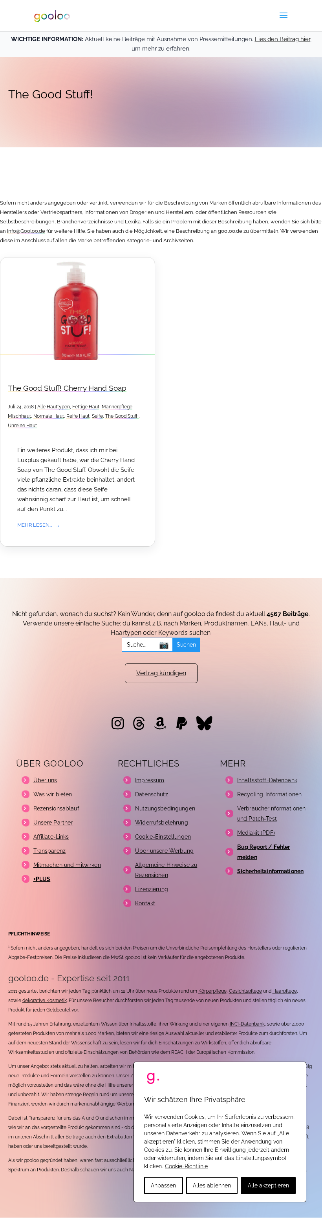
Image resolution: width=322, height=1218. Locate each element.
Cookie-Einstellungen (163, 837)
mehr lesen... (34, 525)
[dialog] (220, 1132)
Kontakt (145, 903)
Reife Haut (78, 416)
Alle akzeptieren (268, 1185)
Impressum (149, 780)
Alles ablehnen (212, 1185)
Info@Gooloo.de (26, 231)
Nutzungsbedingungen (165, 808)
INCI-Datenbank (247, 1024)
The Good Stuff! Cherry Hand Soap (67, 388)
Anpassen (163, 1185)
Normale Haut (48, 416)
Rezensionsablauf (56, 808)
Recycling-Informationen (269, 794)
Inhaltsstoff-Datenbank (267, 780)
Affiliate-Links (51, 837)
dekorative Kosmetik (44, 1000)
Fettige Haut (85, 407)
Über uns (45, 780)
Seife (97, 416)
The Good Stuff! (122, 416)
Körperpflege (212, 991)
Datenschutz (151, 794)
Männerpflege (117, 407)
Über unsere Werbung (164, 851)
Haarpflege (285, 991)
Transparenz (49, 851)
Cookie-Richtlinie (186, 1166)
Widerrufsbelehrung (161, 822)
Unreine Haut (22, 425)
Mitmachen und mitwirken (67, 865)
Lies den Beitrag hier (282, 39)
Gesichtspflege (245, 991)
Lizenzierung (151, 889)
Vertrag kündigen (161, 673)
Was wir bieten (52, 794)
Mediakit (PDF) (256, 833)
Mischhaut (19, 416)
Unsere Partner (53, 822)
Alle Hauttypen (53, 407)
